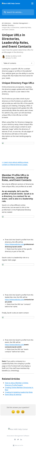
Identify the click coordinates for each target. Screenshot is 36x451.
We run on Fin (19, 445)
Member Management (20, 23)
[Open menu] (32, 3)
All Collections (6, 23)
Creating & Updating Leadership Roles (19, 392)
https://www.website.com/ (14, 244)
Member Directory (8, 25)
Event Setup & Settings (13, 394)
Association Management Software (18, 436)
